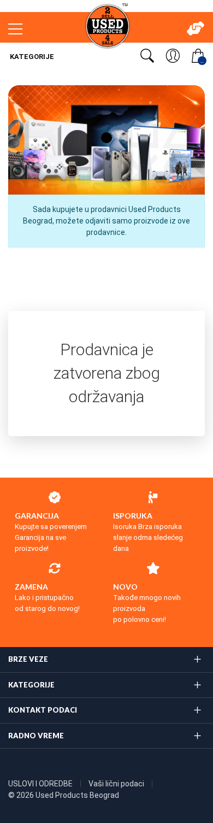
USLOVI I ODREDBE (41, 783)
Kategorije (31, 56)
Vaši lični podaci (117, 783)
